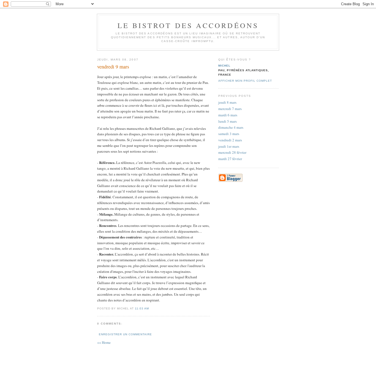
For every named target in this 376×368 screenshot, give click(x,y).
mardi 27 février (230, 158)
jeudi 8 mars (227, 102)
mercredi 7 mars (230, 108)
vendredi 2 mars (230, 140)
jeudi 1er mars (228, 146)
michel (224, 65)
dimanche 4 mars (230, 127)
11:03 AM (142, 308)
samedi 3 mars (228, 133)
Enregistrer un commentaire (125, 334)
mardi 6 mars (227, 114)
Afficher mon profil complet (245, 80)
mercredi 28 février (232, 152)
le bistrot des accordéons (188, 25)
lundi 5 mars (227, 121)
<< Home (104, 342)
